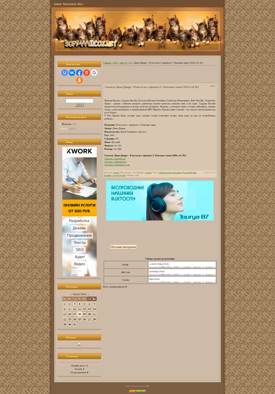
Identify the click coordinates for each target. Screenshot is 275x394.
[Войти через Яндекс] (86, 72)
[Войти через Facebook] (79, 72)
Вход (80, 3)
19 (84, 314)
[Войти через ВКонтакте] (72, 72)
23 (69, 319)
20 (89, 314)
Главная (57, 3)
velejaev (148, 172)
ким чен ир (177, 172)
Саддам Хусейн (118, 175)
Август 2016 (79, 294)
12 (84, 309)
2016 (115, 62)
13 (89, 309)
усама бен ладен (165, 172)
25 (79, 319)
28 (94, 319)
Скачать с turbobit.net (114, 158)
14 (94, 309)
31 (74, 324)
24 (74, 319)
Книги (65, 128)
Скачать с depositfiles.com (117, 164)
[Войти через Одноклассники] (79, 80)
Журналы (66, 123)
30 (69, 324)
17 (74, 314)
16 (69, 314)
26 (84, 319)
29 (64, 324)
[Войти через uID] (64, 72)
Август (123, 62)
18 (79, 314)
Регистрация (69, 3)
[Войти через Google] (94, 72)
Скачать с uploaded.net (115, 161)
